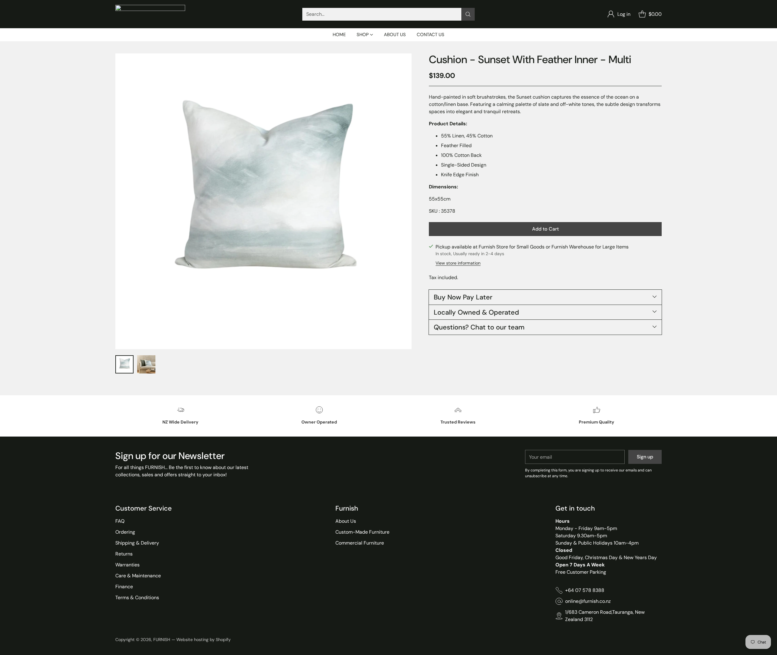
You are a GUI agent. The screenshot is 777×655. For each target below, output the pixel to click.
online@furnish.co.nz (588, 601)
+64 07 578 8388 (584, 590)
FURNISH (161, 639)
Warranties (127, 565)
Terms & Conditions (137, 597)
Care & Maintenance (138, 575)
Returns (124, 554)
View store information (458, 263)
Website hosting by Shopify (203, 639)
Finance (124, 586)
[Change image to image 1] (124, 364)
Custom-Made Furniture (362, 532)
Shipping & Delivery (137, 543)
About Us (345, 521)
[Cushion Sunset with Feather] (263, 201)
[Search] (468, 14)
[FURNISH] (150, 14)
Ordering (125, 532)
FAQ (119, 521)
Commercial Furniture (359, 543)
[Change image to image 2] (146, 364)
